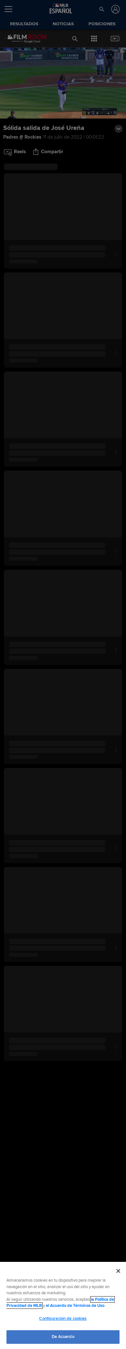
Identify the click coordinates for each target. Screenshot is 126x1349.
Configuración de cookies (63, 1318)
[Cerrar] (118, 1271)
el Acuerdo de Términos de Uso (75, 1305)
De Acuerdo (63, 1336)
